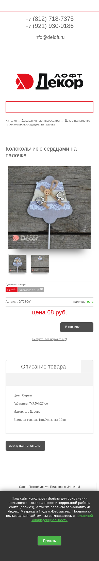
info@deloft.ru (50, 37)
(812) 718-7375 (50, 18)
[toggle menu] (8, 5)
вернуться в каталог (25, 445)
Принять (49, 541)
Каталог (11, 120)
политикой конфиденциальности (62, 518)
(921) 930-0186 (50, 25)
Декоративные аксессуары (41, 120)
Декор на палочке (77, 120)
